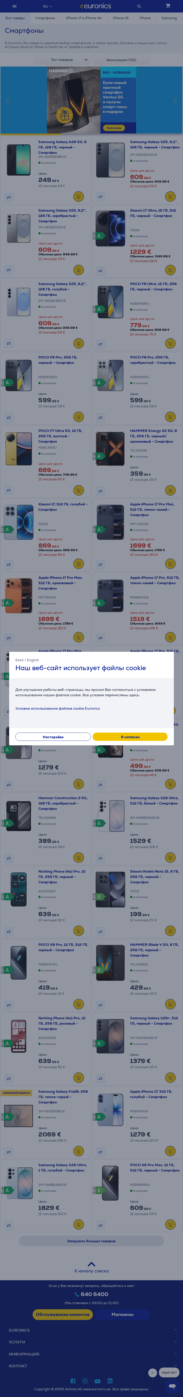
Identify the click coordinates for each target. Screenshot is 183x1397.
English (33, 660)
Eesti (19, 660)
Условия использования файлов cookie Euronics (57, 708)
